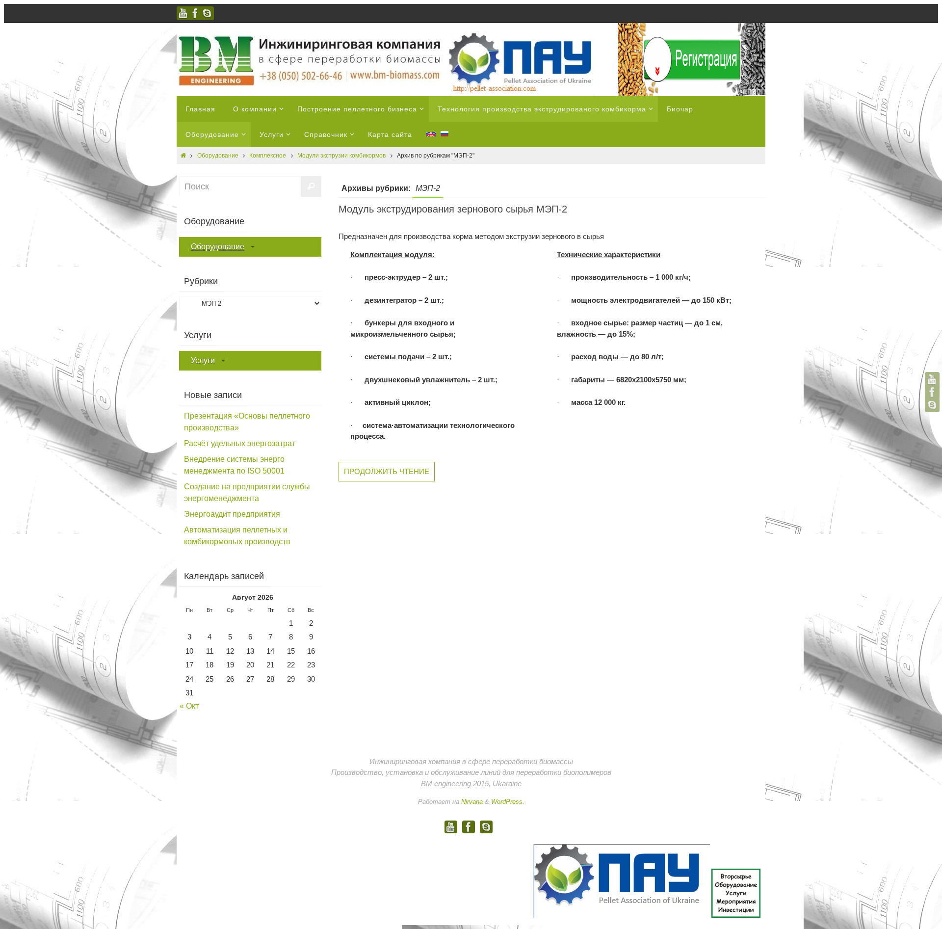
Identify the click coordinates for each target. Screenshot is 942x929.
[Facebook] (195, 13)
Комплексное (267, 155)
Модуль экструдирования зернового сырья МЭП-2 (453, 209)
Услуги (203, 360)
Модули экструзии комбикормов (341, 155)
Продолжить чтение (386, 471)
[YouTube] (183, 13)
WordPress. (507, 801)
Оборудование (217, 155)
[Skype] (207, 13)
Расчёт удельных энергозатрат (239, 443)
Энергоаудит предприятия (232, 514)
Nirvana (472, 801)
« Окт (189, 706)
